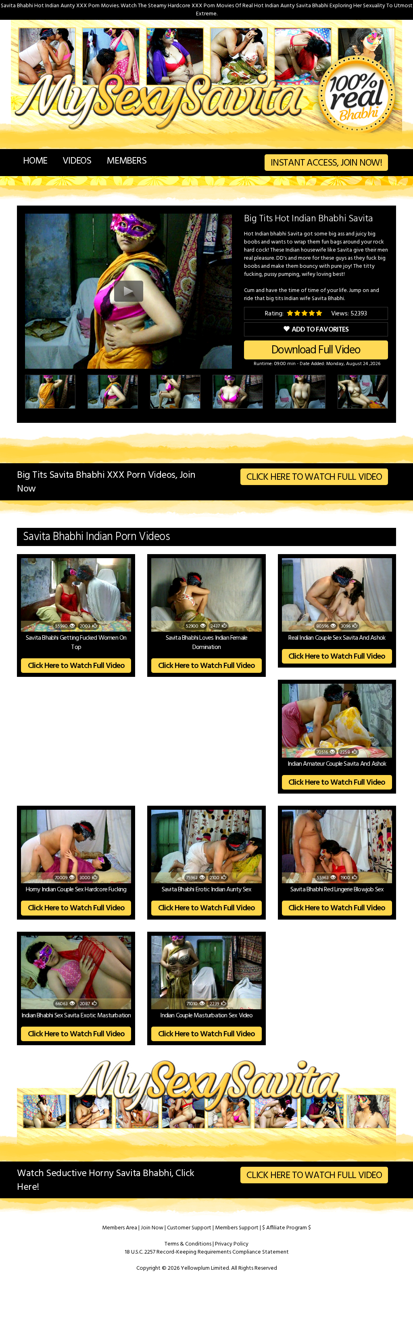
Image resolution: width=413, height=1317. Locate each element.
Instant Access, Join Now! (326, 163)
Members (126, 161)
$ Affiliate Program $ (286, 1228)
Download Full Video (316, 350)
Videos (77, 161)
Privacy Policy (231, 1244)
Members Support (237, 1228)
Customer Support (189, 1228)
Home (35, 161)
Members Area (119, 1228)
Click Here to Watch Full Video (314, 477)
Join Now (152, 1228)
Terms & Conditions (188, 1244)
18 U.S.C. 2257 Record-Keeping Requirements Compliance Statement (207, 1252)
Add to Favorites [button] (320, 330)
